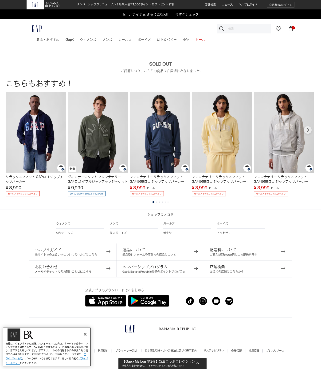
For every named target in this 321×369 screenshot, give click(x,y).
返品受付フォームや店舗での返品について (149, 254)
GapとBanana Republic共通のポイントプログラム (153, 271)
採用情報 (254, 351)
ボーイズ (222, 223)
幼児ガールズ (64, 233)
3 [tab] (159, 202)
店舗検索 (210, 4)
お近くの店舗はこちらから (227, 271)
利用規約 (103, 351)
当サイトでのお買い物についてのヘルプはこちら (66, 254)
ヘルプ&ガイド (248, 4)
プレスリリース (275, 351)
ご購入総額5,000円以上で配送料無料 (233, 254)
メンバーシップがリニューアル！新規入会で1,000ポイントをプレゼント (126, 4)
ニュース (227, 4)
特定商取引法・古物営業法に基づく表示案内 (170, 351)
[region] (47, 347)
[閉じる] (85, 334)
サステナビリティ (214, 351)
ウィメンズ (63, 223)
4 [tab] (162, 202)
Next (308, 130)
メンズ (114, 223)
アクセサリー (225, 233)
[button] (280, 5)
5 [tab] (165, 202)
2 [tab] (156, 202)
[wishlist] (278, 28)
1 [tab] (153, 202)
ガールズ (169, 223)
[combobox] (244, 28)
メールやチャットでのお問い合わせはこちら (63, 271)
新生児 (167, 233)
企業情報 (236, 351)
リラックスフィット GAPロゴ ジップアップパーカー (34, 179)
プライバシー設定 (126, 351)
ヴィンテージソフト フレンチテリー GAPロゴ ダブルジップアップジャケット (98, 179)
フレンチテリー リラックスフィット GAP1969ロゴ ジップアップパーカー (157, 179)
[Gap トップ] (34, 28)
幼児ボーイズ (118, 233)
